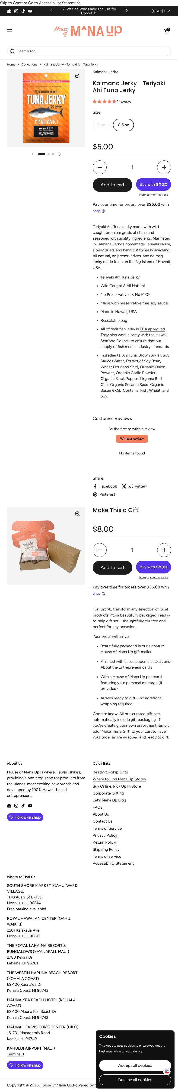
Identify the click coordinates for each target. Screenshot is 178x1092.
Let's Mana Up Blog (109, 800)
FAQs (97, 807)
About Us (101, 814)
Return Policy (104, 842)
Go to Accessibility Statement (54, 2)
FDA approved (152, 329)
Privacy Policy (105, 835)
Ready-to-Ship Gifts (110, 772)
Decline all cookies (135, 1079)
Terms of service (107, 856)
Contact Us (102, 821)
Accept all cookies (135, 1065)
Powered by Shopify (90, 1085)
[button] (166, 31)
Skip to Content (13, 2)
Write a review (132, 438)
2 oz (101, 124)
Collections (29, 64)
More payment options (153, 194)
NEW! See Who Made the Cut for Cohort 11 (89, 11)
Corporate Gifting (108, 793)
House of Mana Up (56, 1085)
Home (11, 64)
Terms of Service (107, 828)
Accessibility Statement (113, 863)
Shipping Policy (106, 849)
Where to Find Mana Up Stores (119, 779)
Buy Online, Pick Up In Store (117, 786)
